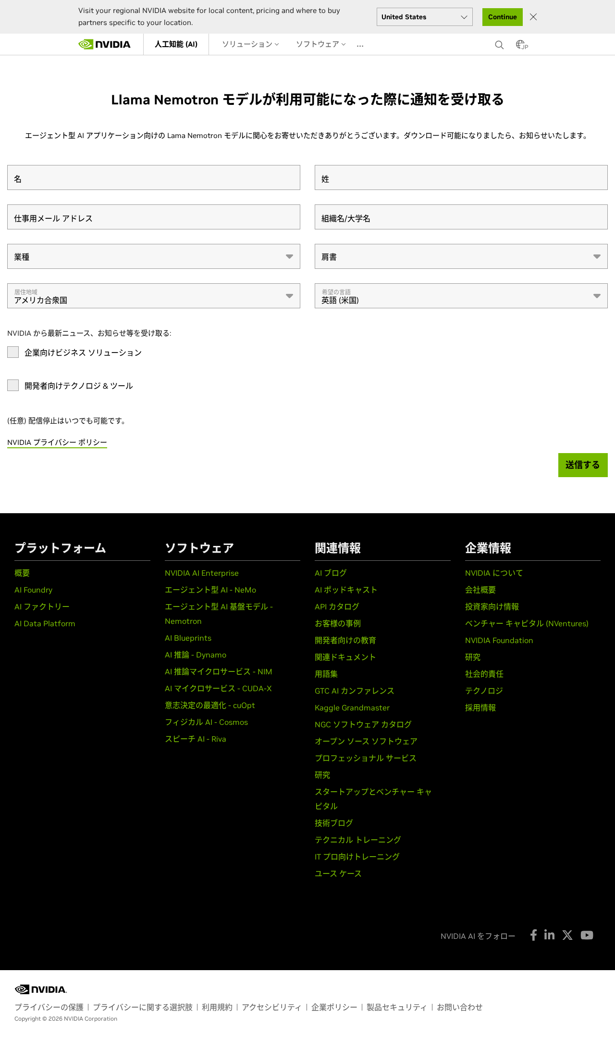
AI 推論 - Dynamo (195, 654)
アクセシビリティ (272, 1007)
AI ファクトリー (42, 606)
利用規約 (217, 1007)
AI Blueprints (188, 638)
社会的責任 (484, 674)
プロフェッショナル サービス (366, 758)
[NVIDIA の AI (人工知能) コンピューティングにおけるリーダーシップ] (104, 44)
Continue (502, 17)
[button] (520, 47)
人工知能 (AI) (176, 44)
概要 (22, 573)
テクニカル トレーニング (358, 840)
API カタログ (337, 606)
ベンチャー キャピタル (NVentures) (527, 623)
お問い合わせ (460, 1007)
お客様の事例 (338, 623)
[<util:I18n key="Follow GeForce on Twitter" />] (567, 935)
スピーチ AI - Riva (195, 739)
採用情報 (480, 707)
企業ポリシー (334, 1007)
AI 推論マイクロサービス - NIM (218, 671)
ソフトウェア (318, 44)
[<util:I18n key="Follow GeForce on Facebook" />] (533, 935)
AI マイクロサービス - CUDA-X (218, 688)
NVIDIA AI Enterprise (202, 573)
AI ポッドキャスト (346, 589)
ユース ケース (338, 873)
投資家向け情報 (492, 606)
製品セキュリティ (397, 1007)
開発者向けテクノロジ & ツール (79, 386)
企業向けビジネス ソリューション (83, 352)
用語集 (326, 674)
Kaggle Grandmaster (352, 707)
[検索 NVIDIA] (500, 42)
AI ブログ (331, 573)
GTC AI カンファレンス (354, 691)
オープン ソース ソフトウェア (366, 741)
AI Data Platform (44, 623)
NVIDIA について (494, 573)
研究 (322, 775)
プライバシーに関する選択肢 (143, 1007)
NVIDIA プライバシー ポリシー (57, 442)
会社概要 (480, 589)
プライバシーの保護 (49, 1007)
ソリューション (248, 44)
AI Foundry (33, 589)
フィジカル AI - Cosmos (206, 722)
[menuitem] (176, 44)
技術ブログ (334, 823)
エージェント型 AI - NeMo (210, 589)
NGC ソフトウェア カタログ (363, 724)
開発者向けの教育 (345, 640)
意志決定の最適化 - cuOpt (210, 705)
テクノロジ (484, 691)
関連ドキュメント (345, 657)
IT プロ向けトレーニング (357, 856)
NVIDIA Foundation (499, 640)
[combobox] (153, 256)
